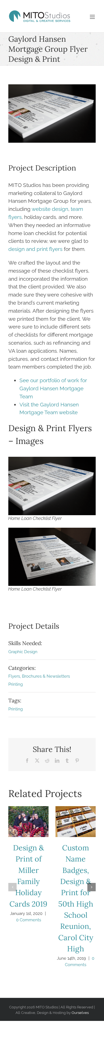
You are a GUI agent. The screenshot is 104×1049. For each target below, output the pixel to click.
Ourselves (80, 1012)
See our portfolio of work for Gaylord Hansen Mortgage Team (53, 388)
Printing (15, 684)
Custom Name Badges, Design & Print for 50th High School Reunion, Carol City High (75, 821)
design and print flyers (35, 249)
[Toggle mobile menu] (93, 17)
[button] (12, 887)
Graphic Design (22, 651)
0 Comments (28, 919)
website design (50, 209)
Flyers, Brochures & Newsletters (39, 676)
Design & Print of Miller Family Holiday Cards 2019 (28, 821)
